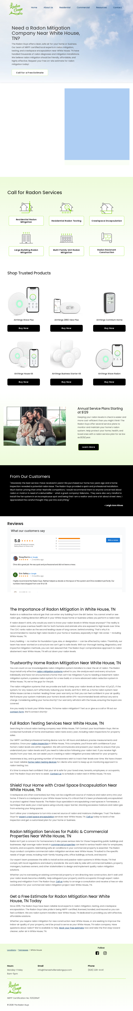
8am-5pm (12, 973)
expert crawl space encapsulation (36, 816)
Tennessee (23, 950)
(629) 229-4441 (96, 969)
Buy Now (24, 328)
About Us (48, 7)
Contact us (55, 773)
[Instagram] (105, 955)
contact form (17, 711)
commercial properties (63, 844)
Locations (11, 950)
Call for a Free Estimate (30, 72)
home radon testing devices (42, 762)
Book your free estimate (71, 927)
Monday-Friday (15, 969)
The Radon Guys (15, 9)
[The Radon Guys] (14, 988)
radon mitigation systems (50, 671)
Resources (101, 7)
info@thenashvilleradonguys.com (55, 969)
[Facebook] (97, 955)
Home (34, 7)
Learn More (88, 447)
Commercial (83, 7)
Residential (64, 7)
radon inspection (40, 743)
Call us (89, 816)
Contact (117, 7)
